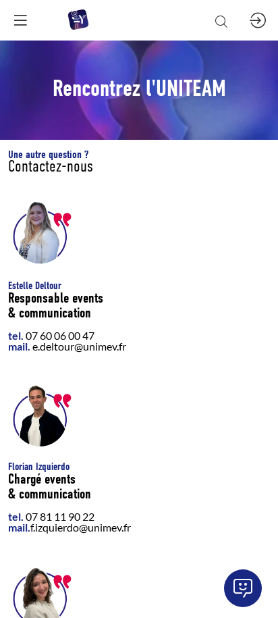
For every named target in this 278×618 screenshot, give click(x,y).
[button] (20, 20)
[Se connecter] (258, 20)
